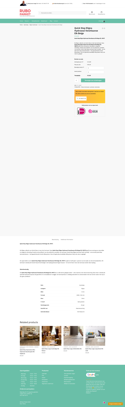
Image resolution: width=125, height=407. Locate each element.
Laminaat (92, 87)
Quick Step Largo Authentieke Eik (73, 348)
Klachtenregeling (68, 377)
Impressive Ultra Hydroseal (27, 346)
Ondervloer (45, 381)
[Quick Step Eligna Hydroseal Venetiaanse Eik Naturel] (104, 28)
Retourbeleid (67, 381)
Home (21, 24)
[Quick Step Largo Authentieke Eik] (73, 336)
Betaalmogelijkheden (69, 379)
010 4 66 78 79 (24, 395)
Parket (43, 377)
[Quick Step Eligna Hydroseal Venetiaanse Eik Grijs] (102, 28)
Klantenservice (101, 14)
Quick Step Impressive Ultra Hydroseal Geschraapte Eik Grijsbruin (27, 351)
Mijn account (92, 14)
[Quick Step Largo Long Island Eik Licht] (95, 336)
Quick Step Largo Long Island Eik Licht (94, 349)
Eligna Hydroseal (33, 24)
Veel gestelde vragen (69, 373)
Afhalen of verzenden (69, 383)
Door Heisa (23, 403)
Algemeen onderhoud (47, 383)
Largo (48, 346)
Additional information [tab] (67, 239)
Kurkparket (45, 379)
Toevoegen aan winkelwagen (93, 80)
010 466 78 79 (82, 98)
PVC (43, 375)
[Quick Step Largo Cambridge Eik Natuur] (51, 336)
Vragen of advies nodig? (115, 403)
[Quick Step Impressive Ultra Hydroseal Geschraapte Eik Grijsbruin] (30, 336)
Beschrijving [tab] (55, 239)
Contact (66, 375)
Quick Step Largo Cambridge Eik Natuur (50, 349)
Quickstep (26, 24)
